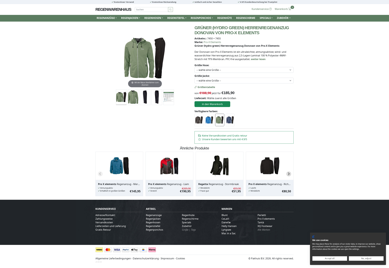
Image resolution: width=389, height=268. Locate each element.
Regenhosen (153, 222)
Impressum (167, 258)
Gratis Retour (103, 229)
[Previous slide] (100, 173)
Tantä (261, 222)
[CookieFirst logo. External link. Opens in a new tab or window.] (313, 236)
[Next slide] (288, 173)
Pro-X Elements (212, 42)
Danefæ (226, 222)
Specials (186, 222)
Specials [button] (265, 18)
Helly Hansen (229, 226)
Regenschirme (245, 18)
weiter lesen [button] (258, 59)
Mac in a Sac (229, 233)
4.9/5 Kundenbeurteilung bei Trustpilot (258, 2)
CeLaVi (225, 218)
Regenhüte (224, 18)
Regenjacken (153, 218)
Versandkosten (104, 222)
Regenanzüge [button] (106, 18)
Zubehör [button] (283, 18)
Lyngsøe (226, 229)
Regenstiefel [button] (176, 18)
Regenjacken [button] (129, 18)
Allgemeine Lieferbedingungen (113, 258)
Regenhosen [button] (152, 18)
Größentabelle (206, 87)
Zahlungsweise (104, 218)
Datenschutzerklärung (146, 258)
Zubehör (187, 226)
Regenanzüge (154, 215)
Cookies (180, 258)
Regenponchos (154, 229)
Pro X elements (266, 218)
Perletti (262, 215)
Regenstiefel (153, 226)
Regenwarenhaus (113, 9)
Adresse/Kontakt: (105, 215)
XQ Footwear (265, 226)
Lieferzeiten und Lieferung (110, 226)
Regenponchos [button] (201, 18)
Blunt (225, 215)
